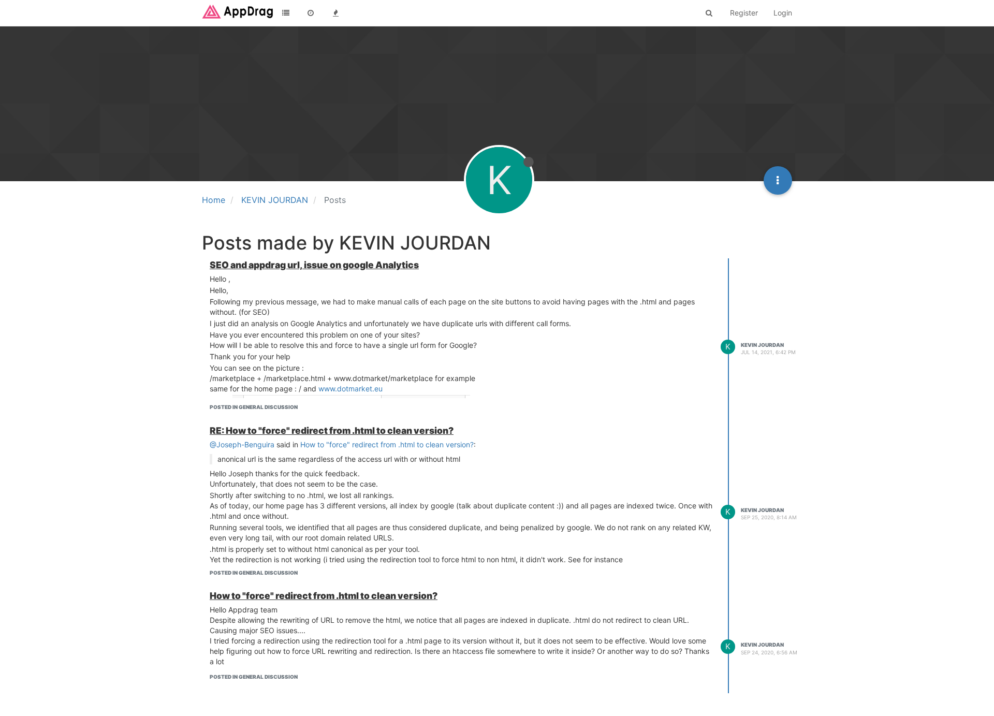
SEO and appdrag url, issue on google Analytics (314, 264)
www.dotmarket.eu (350, 388)
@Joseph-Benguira (242, 444)
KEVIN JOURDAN (762, 345)
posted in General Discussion (254, 407)
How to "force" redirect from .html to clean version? (387, 444)
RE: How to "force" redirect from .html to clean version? (332, 430)
